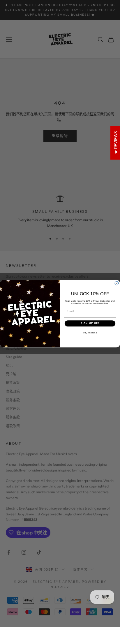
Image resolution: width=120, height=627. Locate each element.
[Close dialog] (117, 283)
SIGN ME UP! (90, 323)
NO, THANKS (90, 332)
